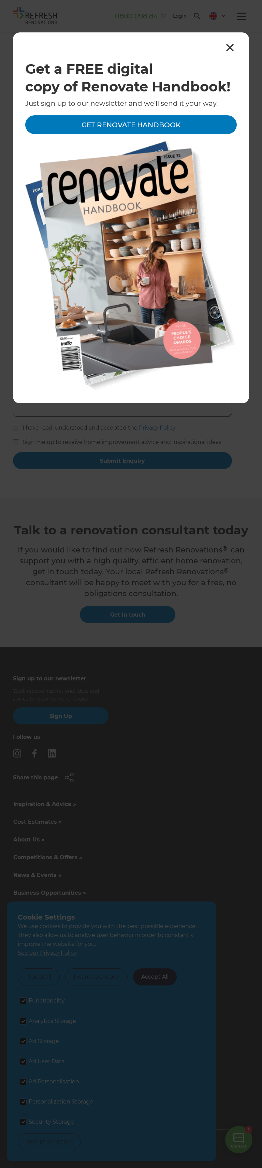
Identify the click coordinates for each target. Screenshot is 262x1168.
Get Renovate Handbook (131, 125)
